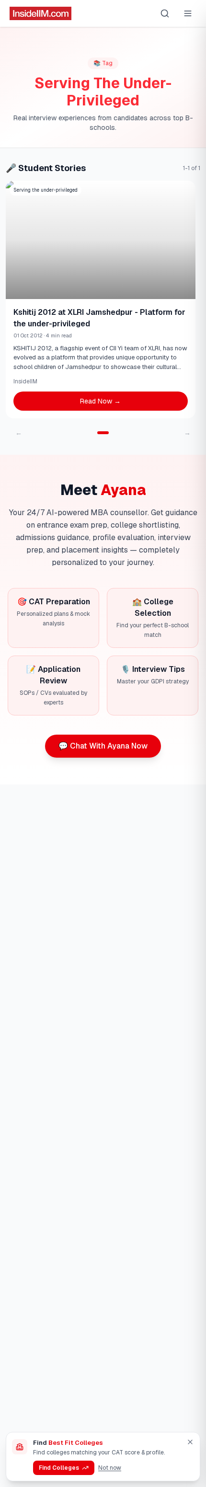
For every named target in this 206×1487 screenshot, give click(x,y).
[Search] (164, 13)
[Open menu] (187, 13)
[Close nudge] (190, 1442)
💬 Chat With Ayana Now (103, 746)
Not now (109, 1468)
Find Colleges (59, 1468)
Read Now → (100, 401)
